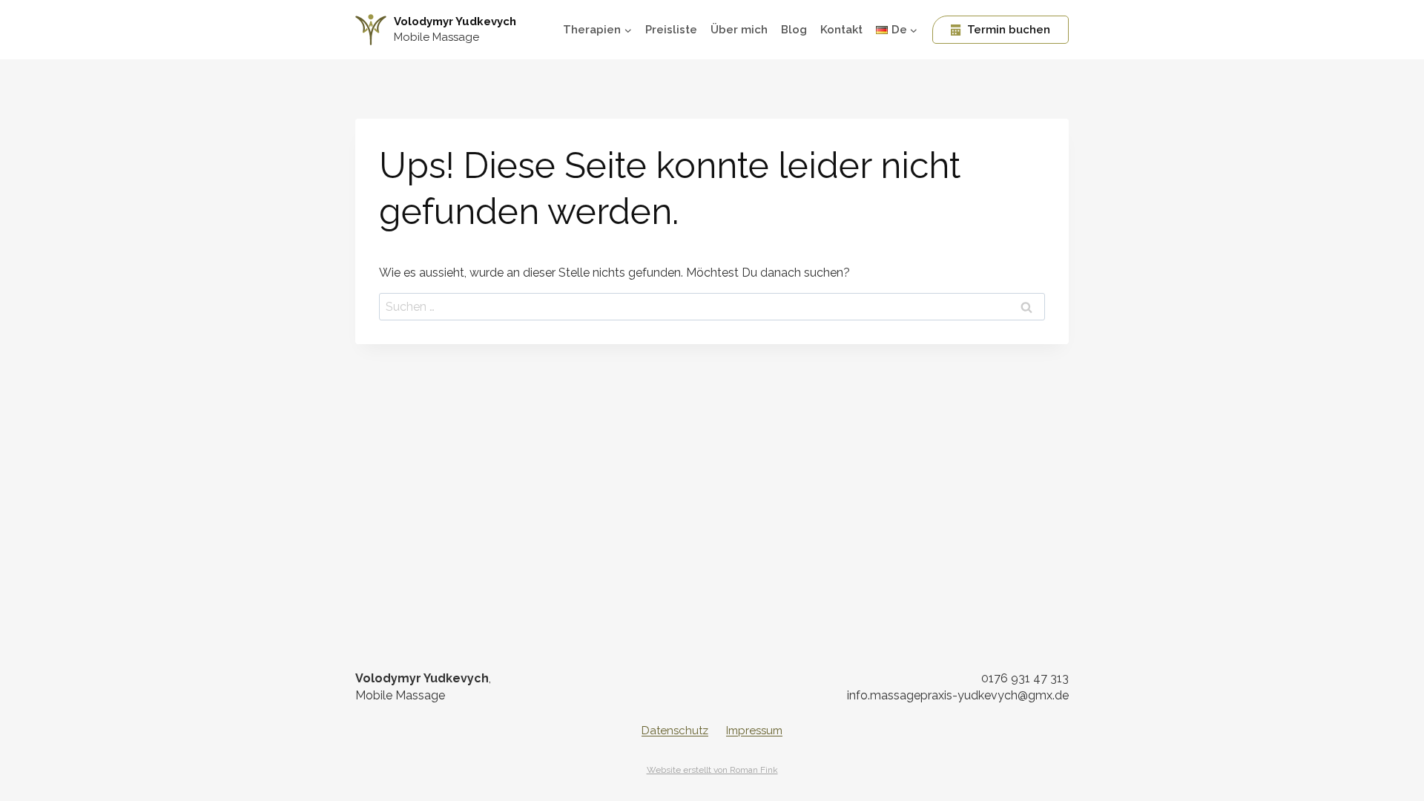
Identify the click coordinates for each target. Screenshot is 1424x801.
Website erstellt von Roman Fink (712, 770)
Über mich (739, 29)
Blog (794, 29)
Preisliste (671, 29)
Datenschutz (675, 730)
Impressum (754, 730)
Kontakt (841, 29)
